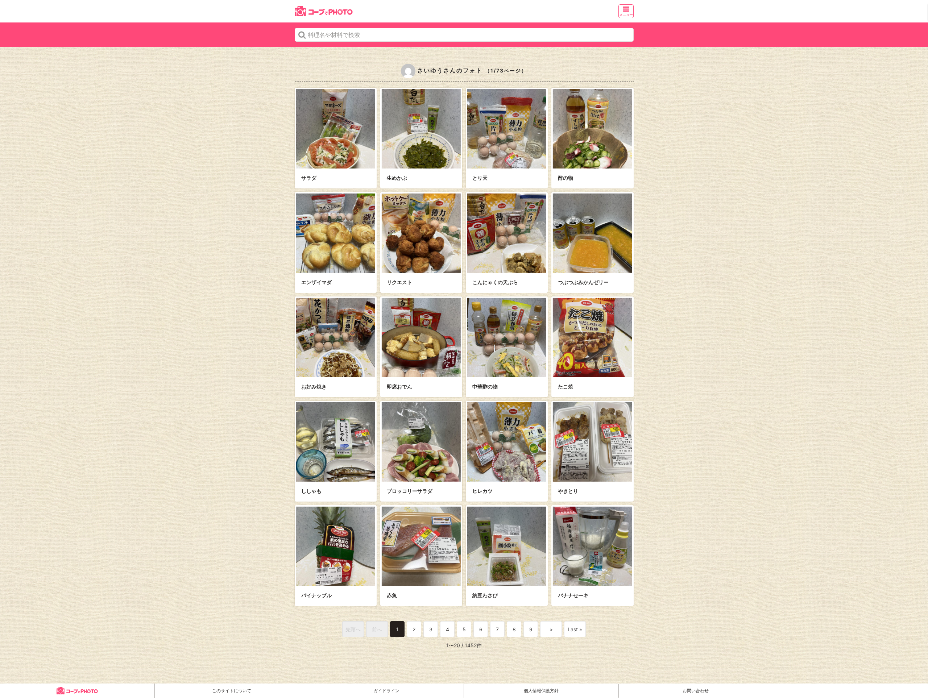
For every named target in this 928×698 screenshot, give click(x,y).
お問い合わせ (696, 690)
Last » (575, 629)
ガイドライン (386, 690)
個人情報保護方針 (541, 690)
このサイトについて (231, 690)
